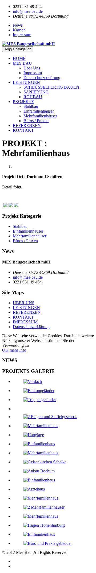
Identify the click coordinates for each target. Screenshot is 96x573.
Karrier (19, 30)
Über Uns (31, 68)
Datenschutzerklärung (41, 77)
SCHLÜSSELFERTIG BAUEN (51, 87)
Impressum (22, 34)
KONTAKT (23, 130)
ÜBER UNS (23, 302)
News (18, 25)
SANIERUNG (36, 92)
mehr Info (18, 350)
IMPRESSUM (25, 322)
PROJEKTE (23, 101)
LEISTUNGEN (26, 82)
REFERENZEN (27, 125)
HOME (19, 58)
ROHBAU (32, 96)
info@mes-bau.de (28, 11)
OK (5, 350)
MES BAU (22, 63)
